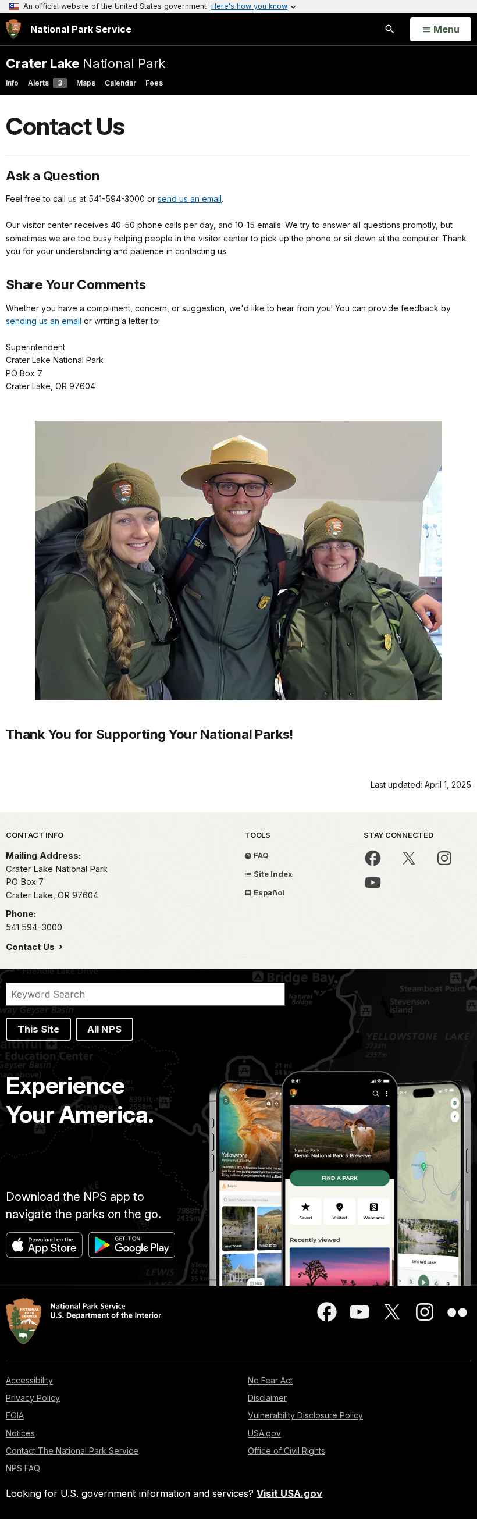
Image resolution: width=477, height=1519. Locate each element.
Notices (20, 1433)
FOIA (15, 1415)
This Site (38, 1029)
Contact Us (31, 946)
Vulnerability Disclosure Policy (305, 1415)
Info (12, 83)
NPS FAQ (23, 1468)
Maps (85, 83)
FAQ (260, 855)
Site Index (272, 873)
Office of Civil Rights (286, 1451)
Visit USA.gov (289, 1493)
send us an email (190, 199)
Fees (154, 83)
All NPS (104, 1029)
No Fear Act (270, 1380)
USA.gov (264, 1433)
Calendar (120, 83)
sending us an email (43, 321)
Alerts (45, 83)
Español (268, 892)
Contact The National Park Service (72, 1451)
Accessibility (29, 1380)
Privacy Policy (33, 1398)
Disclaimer (267, 1398)
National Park (85, 63)
